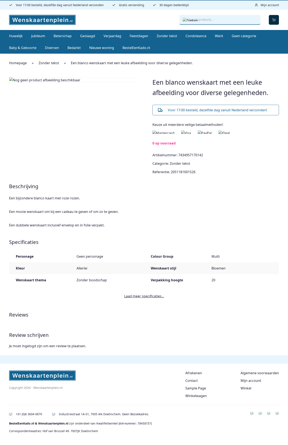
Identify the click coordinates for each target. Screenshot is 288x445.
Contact (191, 380)
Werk (219, 36)
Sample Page (195, 388)
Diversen (52, 47)
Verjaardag (112, 36)
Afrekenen (193, 373)
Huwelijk (16, 36)
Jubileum (38, 36)
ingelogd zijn (32, 346)
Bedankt (74, 47)
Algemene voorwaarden (260, 373)
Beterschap (63, 36)
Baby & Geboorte (22, 47)
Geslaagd (87, 36)
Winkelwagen (196, 395)
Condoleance (196, 36)
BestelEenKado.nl (136, 47)
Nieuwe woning (101, 47)
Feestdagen (139, 36)
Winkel (246, 388)
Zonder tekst (167, 36)
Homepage (18, 63)
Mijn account (251, 380)
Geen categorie (244, 36)
